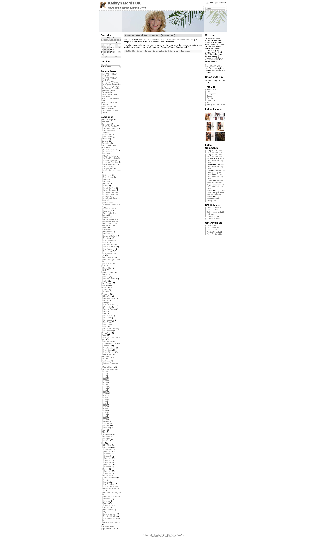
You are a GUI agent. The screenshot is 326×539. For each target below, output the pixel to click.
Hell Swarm (107, 181)
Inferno (105, 186)
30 (119, 52)
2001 (105, 374)
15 (116, 47)
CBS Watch (107, 296)
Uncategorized (107, 526)
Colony (105, 469)
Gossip (105, 290)
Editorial (105, 141)
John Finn (106, 346)
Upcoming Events (108, 529)
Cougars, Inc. (108, 169)
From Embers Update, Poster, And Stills (110, 107)
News (104, 335)
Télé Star (106, 324)
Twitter (105, 441)
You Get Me (107, 264)
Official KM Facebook (215, 216)
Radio (104, 430)
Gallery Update (107, 272)
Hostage (106, 184)
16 (119, 47)
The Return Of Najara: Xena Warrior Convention (111, 83)
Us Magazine (108, 331)
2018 (105, 408)
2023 (105, 417)
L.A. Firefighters (109, 484)
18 (105, 49)
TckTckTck (107, 134)
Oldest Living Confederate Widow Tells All (111, 205)
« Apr (105, 57)
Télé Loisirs (107, 318)
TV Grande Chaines (110, 329)
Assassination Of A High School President (110, 161)
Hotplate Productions (111, 363)
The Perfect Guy (109, 247)
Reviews (106, 217)
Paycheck (107, 211)
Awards (106, 421)
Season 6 (107, 462)
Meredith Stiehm (109, 348)
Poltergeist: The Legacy (112, 492)
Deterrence (107, 175)
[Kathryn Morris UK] (163, 21)
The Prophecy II (109, 249)
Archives (104, 64)
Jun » (116, 57)
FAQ (208, 102)
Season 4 (107, 458)
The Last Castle (109, 245)
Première (106, 428)
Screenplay (107, 229)
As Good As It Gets (110, 158)
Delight (105, 300)
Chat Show (107, 445)
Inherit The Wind (109, 188)
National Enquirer (109, 309)
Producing (106, 361)
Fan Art (105, 277)
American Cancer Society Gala (108, 91)
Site (103, 432)
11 (105, 47)
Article (104, 122)
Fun (103, 266)
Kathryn (105, 287)
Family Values (108, 475)
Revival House (108, 367)
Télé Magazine (108, 320)
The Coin (106, 238)
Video (105, 281)
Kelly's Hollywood (109, 190)
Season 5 (107, 460)
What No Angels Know (111, 260)
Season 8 (107, 467)
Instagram (107, 439)
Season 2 (107, 454)
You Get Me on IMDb (214, 232)
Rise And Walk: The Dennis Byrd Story (110, 220)
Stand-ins (106, 234)
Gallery (209, 92)
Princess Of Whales (110, 497)
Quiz (105, 270)
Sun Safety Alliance (110, 128)
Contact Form (216, 71)
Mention (106, 292)
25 (105, 52)
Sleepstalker (107, 232)
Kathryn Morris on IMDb (215, 212)
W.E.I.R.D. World (109, 257)
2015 (105, 404)
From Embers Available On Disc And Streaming (110, 87)
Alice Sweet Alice (109, 156)
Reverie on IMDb (213, 230)
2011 (105, 395)
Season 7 (107, 465)
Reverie (106, 503)
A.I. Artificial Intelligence (107, 153)
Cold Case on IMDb (214, 208)
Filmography (211, 94)
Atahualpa (172, 537)
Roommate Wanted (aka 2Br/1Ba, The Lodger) (109, 225)
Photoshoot (106, 357)
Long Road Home (109, 192)
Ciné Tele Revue (109, 298)
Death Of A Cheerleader (111, 171)
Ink (104, 480)
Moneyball (107, 197)
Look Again (211, 214)
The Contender (108, 240)
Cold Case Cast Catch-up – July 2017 (216, 172)
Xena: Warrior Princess (111, 522)
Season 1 (107, 452)
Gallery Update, (159, 51)
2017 (105, 406)
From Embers (108, 177)
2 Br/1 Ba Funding (110, 126)
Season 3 (107, 456)
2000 (105, 371)
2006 (105, 384)
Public (105, 311)
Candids (106, 423)
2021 (105, 413)
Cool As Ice (107, 166)
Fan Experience (108, 145)
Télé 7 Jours (107, 316)
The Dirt (106, 242)
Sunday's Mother (109, 236)
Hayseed (106, 179)
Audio (105, 274)
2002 (105, 376)
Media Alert (106, 333)
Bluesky (210, 96)
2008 (105, 389)
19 (108, 49)
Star (104, 313)
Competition (107, 268)
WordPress (163, 537)
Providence (107, 499)
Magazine (105, 294)
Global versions (110, 449)
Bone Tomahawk (109, 164)
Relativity (106, 501)
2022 (105, 415)
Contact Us (211, 100)
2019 (105, 410)
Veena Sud (107, 354)
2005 (105, 382)
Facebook (106, 436)
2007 (105, 387)
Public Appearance (109, 369)
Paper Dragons (108, 209)
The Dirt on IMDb (213, 228)
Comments (222, 3)
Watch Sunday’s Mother (215, 234)
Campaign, (149, 51)
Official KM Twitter (213, 218)
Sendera (106, 507)
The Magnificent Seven (111, 518)
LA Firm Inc (107, 307)
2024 (105, 419)
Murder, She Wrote (110, 486)
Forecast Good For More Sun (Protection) (150, 35)
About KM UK (212, 89)
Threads (210, 98)
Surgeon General (109, 514)
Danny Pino (107, 341)
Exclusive (105, 143)
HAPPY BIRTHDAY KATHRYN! (109, 75)
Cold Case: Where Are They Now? (215, 151)
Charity (104, 139)
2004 (105, 380)
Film (103, 147)
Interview (105, 285)
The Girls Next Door (110, 516)
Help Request (107, 283)
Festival (106, 426)
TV (103, 443)
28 (114, 52)
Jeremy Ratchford (109, 344)
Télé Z (105, 326)
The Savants (108, 137)
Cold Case (107, 447)
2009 (105, 391)
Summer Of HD (108, 279)
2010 (105, 393)
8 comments (185, 51)
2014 (105, 402)
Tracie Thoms (108, 352)
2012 (105, 397)
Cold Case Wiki (212, 210)
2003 (105, 378)
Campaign (106, 124)
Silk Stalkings (108, 510)
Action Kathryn (107, 120)
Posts (211, 3)
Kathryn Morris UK (124, 3)
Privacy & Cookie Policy (216, 105)
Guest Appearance (110, 478)
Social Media (107, 434)
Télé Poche (107, 322)
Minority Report (108, 194)
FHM (105, 303)
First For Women (109, 305)
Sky (104, 512)
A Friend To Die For (110, 150)
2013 (105, 400)
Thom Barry (107, 350)
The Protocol (108, 251)
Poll (103, 359)
